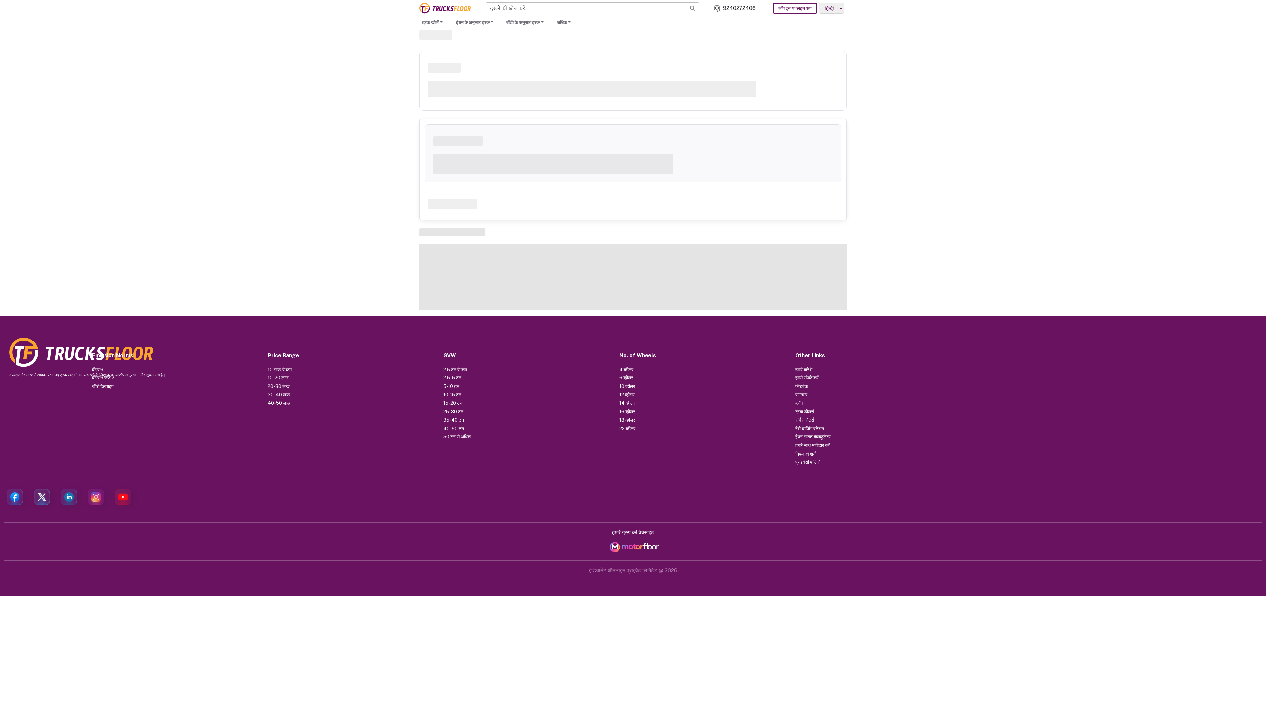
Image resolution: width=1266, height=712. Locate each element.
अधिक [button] (562, 22)
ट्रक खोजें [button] (430, 22)
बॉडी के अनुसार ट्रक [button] (523, 22)
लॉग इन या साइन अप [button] (795, 8)
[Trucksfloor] (445, 8)
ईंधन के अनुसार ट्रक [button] (473, 22)
